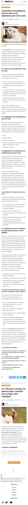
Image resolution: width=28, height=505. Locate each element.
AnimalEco (8, 1)
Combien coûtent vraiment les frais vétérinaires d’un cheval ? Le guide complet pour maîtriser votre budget (13, 352)
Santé (7, 7)
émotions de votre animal (8, 432)
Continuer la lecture (14, 462)
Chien (3, 385)
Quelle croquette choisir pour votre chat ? (12, 365)
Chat (3, 7)
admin (6, 22)
